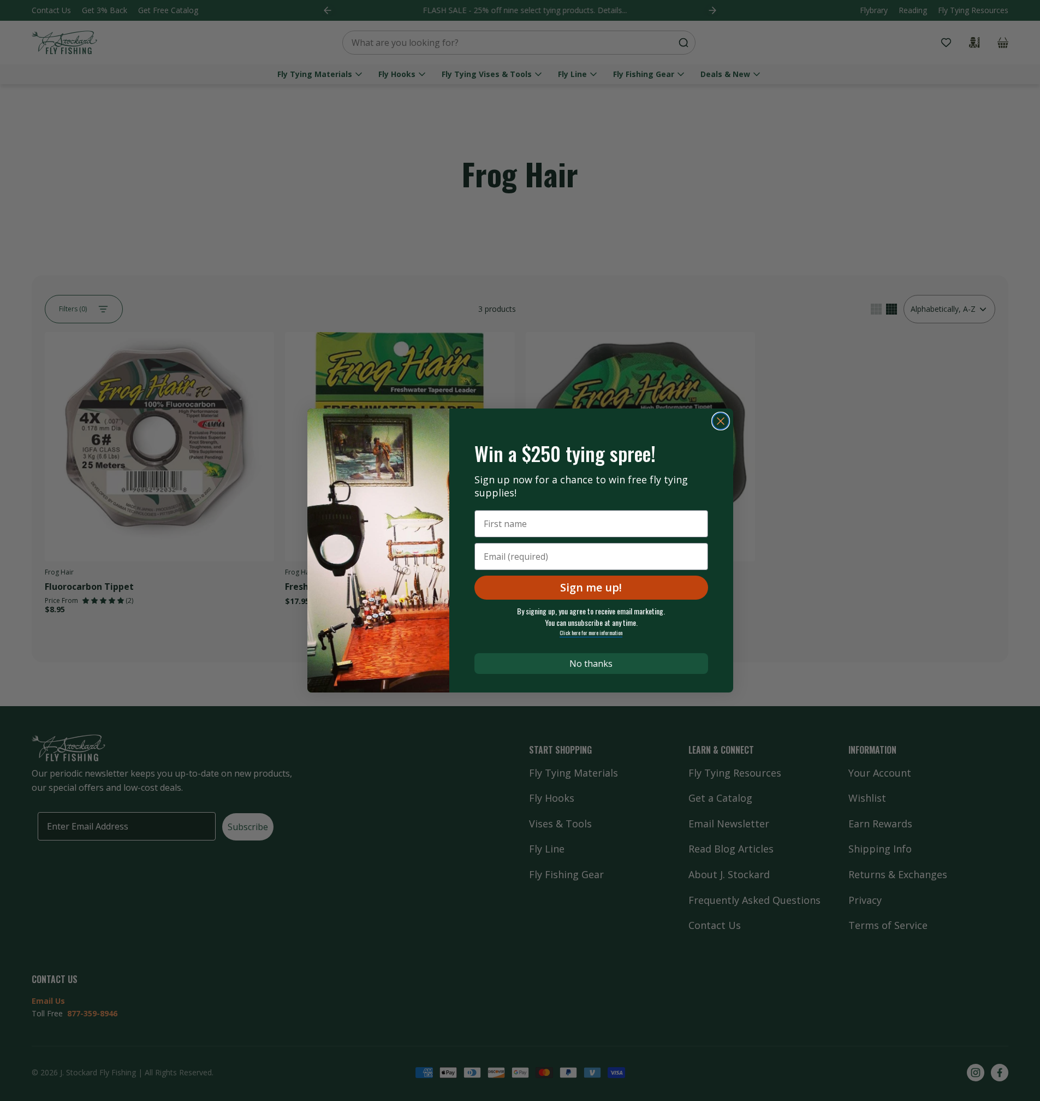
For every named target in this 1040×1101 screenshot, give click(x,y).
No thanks (591, 664)
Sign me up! (591, 587)
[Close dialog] (720, 421)
